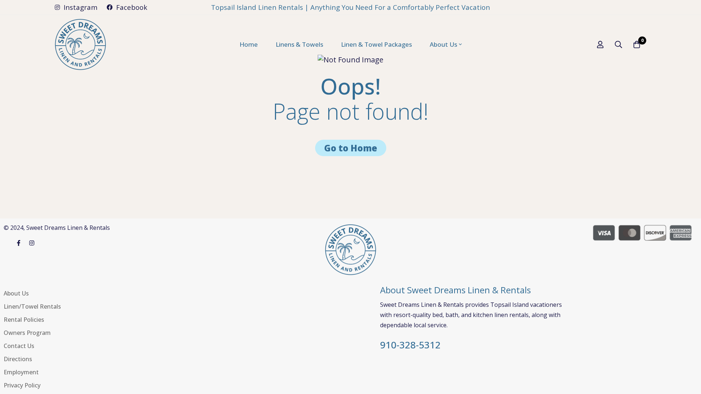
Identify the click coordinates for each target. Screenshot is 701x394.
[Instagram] (32, 243)
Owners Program (27, 333)
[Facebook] (19, 243)
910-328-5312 (410, 345)
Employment (21, 372)
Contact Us (19, 346)
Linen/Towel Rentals (32, 306)
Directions (18, 359)
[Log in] (600, 44)
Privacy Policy (22, 385)
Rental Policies (24, 320)
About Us (16, 293)
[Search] (618, 44)
